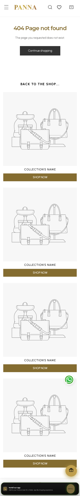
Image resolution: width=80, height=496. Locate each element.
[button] (71, 7)
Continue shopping (40, 50)
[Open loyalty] (71, 471)
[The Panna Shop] (22, 7)
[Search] (50, 7)
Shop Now (40, 177)
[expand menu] (6, 7)
